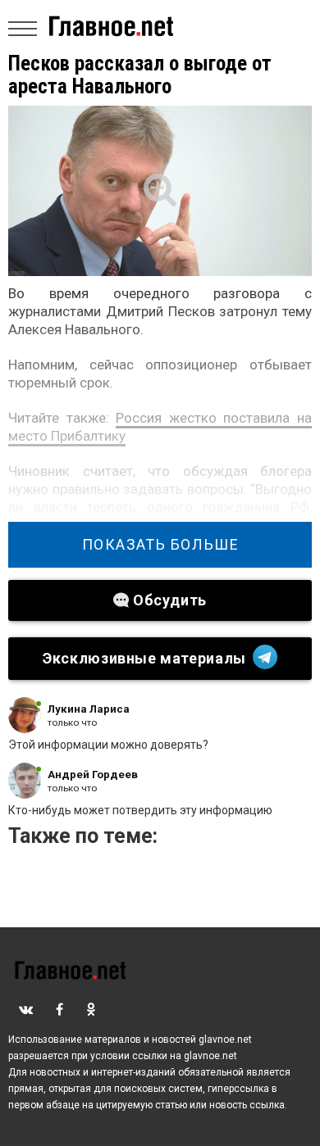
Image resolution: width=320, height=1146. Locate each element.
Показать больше (160, 545)
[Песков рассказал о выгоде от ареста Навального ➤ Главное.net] (160, 191)
